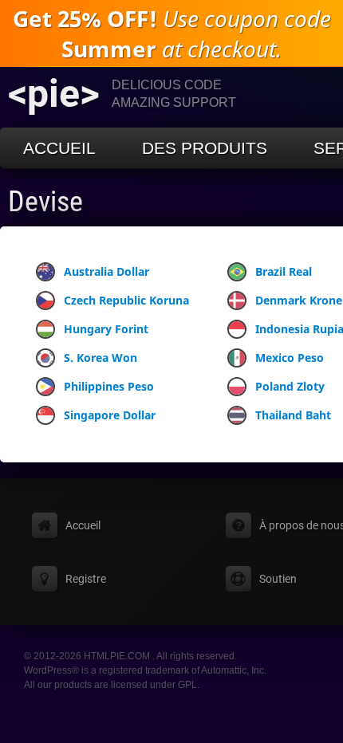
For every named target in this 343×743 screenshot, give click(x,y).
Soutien (278, 578)
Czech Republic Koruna (126, 300)
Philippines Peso (109, 386)
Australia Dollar (106, 271)
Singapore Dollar (110, 415)
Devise (45, 201)
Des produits (204, 148)
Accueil (59, 148)
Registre (85, 578)
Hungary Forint (106, 328)
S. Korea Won (100, 357)
